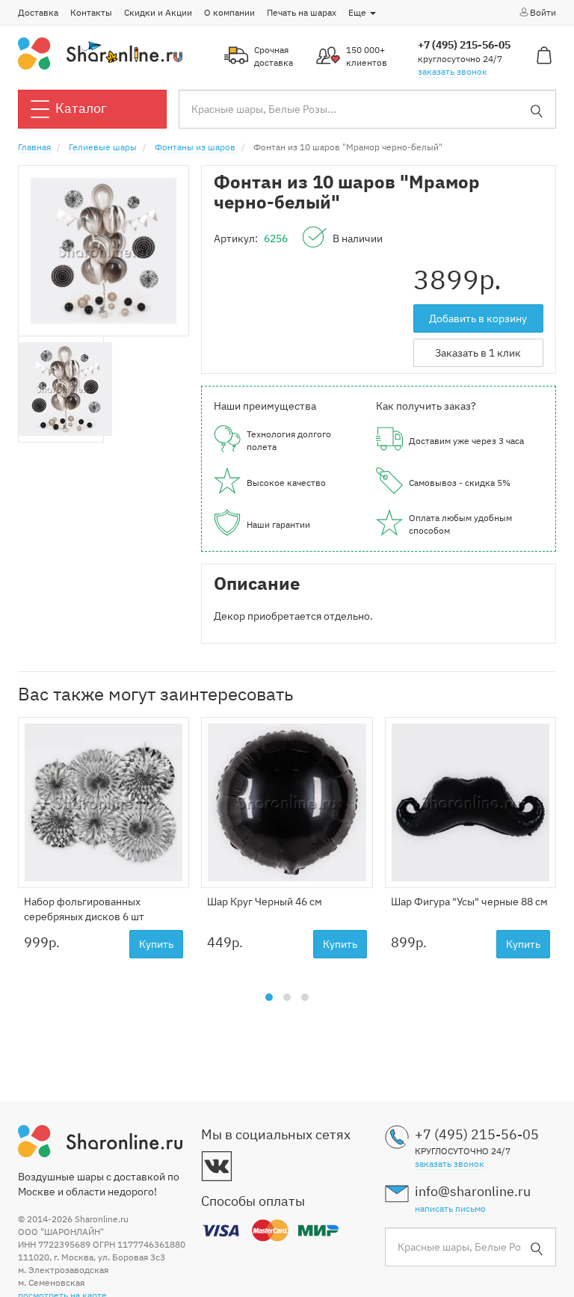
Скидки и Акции (158, 12)
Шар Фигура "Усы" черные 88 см (469, 901)
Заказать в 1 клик (478, 353)
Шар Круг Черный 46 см (264, 901)
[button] (269, 997)
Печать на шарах (301, 12)
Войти (543, 12)
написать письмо (450, 1208)
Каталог (81, 108)
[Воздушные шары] (100, 52)
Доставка (38, 12)
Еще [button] (358, 12)
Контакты (91, 12)
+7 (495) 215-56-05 (464, 45)
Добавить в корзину (478, 318)
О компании (229, 12)
